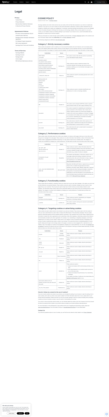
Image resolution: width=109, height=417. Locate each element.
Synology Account (20, 54)
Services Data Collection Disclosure (24, 24)
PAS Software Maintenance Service (24, 61)
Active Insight (19, 59)
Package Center (19, 56)
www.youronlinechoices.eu (44, 307)
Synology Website (20, 52)
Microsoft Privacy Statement (79, 175)
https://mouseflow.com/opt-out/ (74, 161)
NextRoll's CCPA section (72, 278)
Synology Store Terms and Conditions (25, 45)
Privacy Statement (5, 409)
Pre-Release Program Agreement (23, 41)
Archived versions (53, 20)
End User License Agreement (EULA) (24, 33)
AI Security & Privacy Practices (23, 26)
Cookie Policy (13, 409)
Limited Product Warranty (22, 35)
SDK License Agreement (21, 43)
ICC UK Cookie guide (60, 39)
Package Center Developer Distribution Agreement (25, 38)
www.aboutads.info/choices (69, 307)
